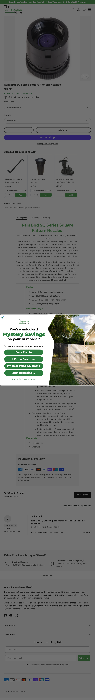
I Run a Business (23, 359)
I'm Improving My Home (23, 366)
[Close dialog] (3, 317)
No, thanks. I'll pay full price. (23, 379)
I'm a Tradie (23, 352)
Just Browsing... (23, 372)
